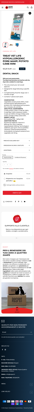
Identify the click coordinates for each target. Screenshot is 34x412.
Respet (6, 408)
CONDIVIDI (8, 201)
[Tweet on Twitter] (21, 202)
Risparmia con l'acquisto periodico (14, 180)
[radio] (4, 174)
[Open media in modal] (30, 13)
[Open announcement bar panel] (31, 2)
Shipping (11, 168)
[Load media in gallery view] (5, 44)
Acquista (9, 173)
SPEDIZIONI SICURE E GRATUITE (14, 145)
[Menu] (2, 7)
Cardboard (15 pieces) (20, 157)
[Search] (28, 7)
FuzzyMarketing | (19, 408)
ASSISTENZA (7, 150)
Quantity (5, 161)
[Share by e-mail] (25, 202)
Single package (8, 157)
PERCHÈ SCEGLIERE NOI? (11, 140)
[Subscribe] (31, 332)
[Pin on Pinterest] (18, 202)
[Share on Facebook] (15, 202)
